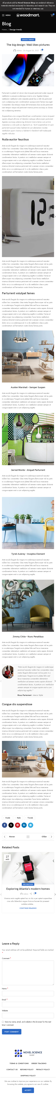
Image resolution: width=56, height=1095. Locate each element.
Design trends (16, 29)
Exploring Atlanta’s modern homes (28, 889)
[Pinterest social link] (17, 825)
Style (19, 818)
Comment (6, 958)
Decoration (28, 884)
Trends (30, 818)
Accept (28, 1090)
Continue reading (28, 908)
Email (5, 999)
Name (5, 988)
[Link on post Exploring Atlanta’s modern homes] (28, 868)
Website (5, 1010)
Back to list (28, 836)
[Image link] (28, 356)
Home (4, 29)
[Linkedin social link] (24, 825)
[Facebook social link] (4, 825)
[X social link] (11, 825)
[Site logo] (28, 15)
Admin (19, 50)
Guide (7, 818)
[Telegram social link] (30, 825)
